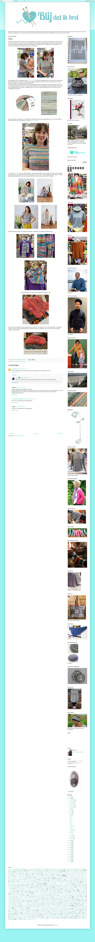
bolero (65, 874)
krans (67, 891)
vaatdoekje (33, 913)
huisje (19, 886)
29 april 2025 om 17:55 (31, 398)
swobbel (11, 910)
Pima (35, 900)
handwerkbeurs (11, 885)
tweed (10, 913)
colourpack (76, 877)
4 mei (12, 869)
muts (71, 896)
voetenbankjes (21, 915)
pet (24, 900)
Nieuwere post (11, 433)
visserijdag (52, 914)
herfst (38, 885)
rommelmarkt (24, 904)
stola (63, 909)
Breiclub (71, 832)
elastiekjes (80, 879)
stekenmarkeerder (34, 909)
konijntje (15, 891)
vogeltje (32, 915)
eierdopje (56, 879)
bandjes (70, 871)
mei (71, 812)
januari (71, 838)
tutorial (86, 911)
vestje (85, 913)
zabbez (30, 918)
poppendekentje (40, 901)
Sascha (51, 904)
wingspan (59, 916)
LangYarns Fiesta (31, 80)
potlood (71, 901)
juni (71, 810)
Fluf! (70, 822)
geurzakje (47, 882)
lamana (68, 892)
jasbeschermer (68, 886)
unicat (18, 913)
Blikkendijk (14, 874)
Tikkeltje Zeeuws (11, 911)
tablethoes (16, 910)
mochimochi (19, 896)
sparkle (59, 908)
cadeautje (24, 877)
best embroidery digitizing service (19, 398)
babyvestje (49, 871)
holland (81, 885)
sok (76, 906)
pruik (85, 901)
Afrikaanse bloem (79, 869)
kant (52, 887)
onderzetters (10, 899)
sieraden (46, 905)
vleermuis (69, 914)
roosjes (36, 904)
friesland (16, 882)
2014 (70, 857)
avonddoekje (74, 870)
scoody (23, 905)
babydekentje (11, 871)
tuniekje (77, 911)
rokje (19, 904)
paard (40, 899)
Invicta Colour (49, 886)
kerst (12, 888)
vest (81, 913)
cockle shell (69, 877)
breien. (68, 875)
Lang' (12, 894)
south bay (45, 908)
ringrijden (9, 904)
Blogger (56, 925)
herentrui (34, 885)
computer (81, 877)
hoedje (73, 885)
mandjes (30, 895)
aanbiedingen (41, 869)
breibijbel (45, 875)
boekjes (55, 874)
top (27, 911)
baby (83, 870)
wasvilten (11, 916)
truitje (64, 911)
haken (40, 884)
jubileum (84, 886)
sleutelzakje (24, 906)
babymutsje (18, 871)
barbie (78, 871)
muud (79, 896)
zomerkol (18, 919)
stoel (54, 909)
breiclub (49, 875)
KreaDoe (72, 891)
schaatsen (62, 904)
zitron (9, 919)
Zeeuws (61, 918)
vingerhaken (20, 914)
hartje (25, 885)
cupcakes (26, 878)
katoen (73, 887)
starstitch (24, 909)
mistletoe (9, 896)
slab (9, 906)
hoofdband (10, 886)
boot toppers (84, 874)
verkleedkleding (58, 913)
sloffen (36, 906)
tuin (71, 911)
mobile (14, 896)
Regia (58, 902)
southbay (50, 908)
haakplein (29, 884)
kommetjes (10, 891)
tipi (20, 911)
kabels (29, 887)
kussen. (35, 892)
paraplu (63, 899)
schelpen (80, 904)
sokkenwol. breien (33, 908)
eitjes (75, 879)
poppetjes (53, 901)
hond (85, 885)
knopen (40, 890)
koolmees (39, 891)
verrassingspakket (75, 913)
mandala (20, 895)
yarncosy (26, 918)
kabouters (35, 887)
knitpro (32, 890)
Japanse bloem (62, 886)
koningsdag (33, 891)
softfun (72, 906)
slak (11, 906)
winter (68, 916)
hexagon (58, 885)
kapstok (61, 887)
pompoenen (10, 901)
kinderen (44, 888)
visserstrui (58, 914)
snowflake (58, 906)
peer (9, 900)
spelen (75, 908)
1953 (9, 869)
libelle (34, 894)
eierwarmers (61, 879)
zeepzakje (56, 918)
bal (63, 871)
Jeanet (16, 377)
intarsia (43, 886)
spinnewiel (10, 909)
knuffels (56, 890)
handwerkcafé (19, 885)
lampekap (72, 892)
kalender (48, 887)
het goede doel (52, 885)
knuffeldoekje (50, 890)
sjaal (70, 905)
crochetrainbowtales (20, 878)
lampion (77, 892)
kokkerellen (71, 890)
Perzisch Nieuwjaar (18, 900)
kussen (29, 892)
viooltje (31, 914)
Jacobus (55, 886)
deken (50, 878)
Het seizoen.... (72, 825)
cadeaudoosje (18, 877)
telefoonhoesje (51, 910)
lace (60, 892)
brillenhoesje (85, 875)
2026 (70, 796)
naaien (83, 896)
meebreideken (54, 895)
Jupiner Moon (14, 887)
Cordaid (85, 877)
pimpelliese (40, 900)
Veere (49, 913)
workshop (18, 918)
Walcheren (56, 915)
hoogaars (15, 886)
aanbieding (35, 869)
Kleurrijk (71, 820)
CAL (28, 877)
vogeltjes (37, 915)
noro (41, 898)
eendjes (46, 879)
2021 (70, 845)
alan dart (11, 870)
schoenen (85, 904)
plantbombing (56, 900)
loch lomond (75, 894)
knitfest (28, 890)
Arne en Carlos (51, 870)
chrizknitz (52, 877)
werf (32, 916)
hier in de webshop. (34, 120)
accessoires (56, 869)
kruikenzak (14, 892)
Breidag (55, 875)
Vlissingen (79, 914)
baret (81, 871)
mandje (25, 895)
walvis (60, 915)
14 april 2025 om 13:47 (23, 368)
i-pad (28, 886)
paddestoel (50, 899)
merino (68, 895)
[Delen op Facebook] (32, 359)
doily (77, 878)
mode (23, 896)
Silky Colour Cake (53, 905)
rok (16, 904)
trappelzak (43, 911)
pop (30, 901)
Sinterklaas (65, 905)
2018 (70, 851)
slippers (32, 906)
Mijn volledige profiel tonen (78, 752)
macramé (16, 895)
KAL (39, 887)
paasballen (45, 899)
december (72, 800)
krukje (24, 892)
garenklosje (31, 882)
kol (75, 890)
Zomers (71, 815)
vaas (28, 913)
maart (71, 834)
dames (15, 361)
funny (27, 882)
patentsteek (80, 899)
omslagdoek (68, 898)
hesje (47, 885)
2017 (70, 852)
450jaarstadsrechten (19, 869)
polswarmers (82, 900)
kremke (76, 891)
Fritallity (20, 882)
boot (80, 874)
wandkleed (70, 915)
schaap (56, 904)
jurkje (19, 887)
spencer (79, 908)
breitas (80, 875)
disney (70, 878)
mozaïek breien (46, 896)
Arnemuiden (59, 870)
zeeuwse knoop (79, 918)
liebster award (38, 894)
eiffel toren (67, 879)
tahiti (20, 910)
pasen (74, 899)
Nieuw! (71, 817)
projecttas (81, 901)
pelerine (12, 900)
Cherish (47, 877)
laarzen (47, 892)
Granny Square (76, 882)
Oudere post (60, 433)
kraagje (53, 891)
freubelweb (11, 882)
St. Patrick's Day (19, 909)
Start (28, 909)
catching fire (42, 877)
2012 (70, 861)
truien (51, 911)
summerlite (75, 909)
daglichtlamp (37, 878)
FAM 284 (17, 173)
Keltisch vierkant (79, 887)
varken (42, 913)
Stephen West (44, 909)
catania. (37, 877)
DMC (74, 878)
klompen (9, 890)
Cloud (64, 877)
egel (50, 879)
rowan (39, 904)
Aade (30, 869)
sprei (14, 909)
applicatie (36, 870)
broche (10, 877)
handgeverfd (69, 884)
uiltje (14, 913)
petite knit (28, 900)
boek (39, 874)
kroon (9, 892)
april (71, 814)
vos (40, 915)
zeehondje (39, 918)
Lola (80, 894)
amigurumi (21, 870)
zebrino (34, 918)
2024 (70, 840)
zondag (22, 919)
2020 (70, 847)
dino (62, 878)
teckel (46, 910)
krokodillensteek (83, 891)
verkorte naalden (65, 913)
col (72, 877)
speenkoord (63, 908)
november (72, 801)
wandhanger (65, 915)
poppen (33, 901)
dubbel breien (22, 879)
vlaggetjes (64, 914)
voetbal (9, 915)
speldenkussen (69, 908)
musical (67, 896)
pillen (32, 900)
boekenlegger (49, 874)
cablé (14, 877)
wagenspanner (50, 915)
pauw (85, 899)
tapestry (30, 910)
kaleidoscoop (43, 887)
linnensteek (56, 894)
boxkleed (30, 875)
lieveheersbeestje (46, 894)
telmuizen (57, 910)
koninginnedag (26, 891)
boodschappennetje (74, 874)
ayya (79, 870)
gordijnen (69, 882)
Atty (70, 870)
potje (64, 901)
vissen (47, 914)
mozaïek (40, 896)
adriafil (63, 869)
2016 (70, 854)
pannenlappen (57, 899)
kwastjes (42, 892)
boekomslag (60, 874)
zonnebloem (27, 919)
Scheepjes (74, 904)
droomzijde (17, 879)
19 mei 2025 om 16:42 (20, 406)
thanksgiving (62, 910)
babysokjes (43, 871)
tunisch (81, 911)
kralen (57, 891)
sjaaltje (78, 905)
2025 (70, 798)
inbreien (39, 886)
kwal (39, 892)
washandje (80, 915)
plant (52, 900)
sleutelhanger (16, 906)
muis (51, 896)
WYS (22, 918)
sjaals (75, 905)
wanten (74, 915)
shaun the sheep (35, 905)
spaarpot (54, 908)
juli (70, 808)
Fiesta (71, 824)
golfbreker (64, 882)
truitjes (67, 911)
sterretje (50, 909)
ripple (14, 904)
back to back (54, 871)
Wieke (39, 916)
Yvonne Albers (15, 368)
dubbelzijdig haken (30, 879)
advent (67, 869)
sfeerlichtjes (28, 905)
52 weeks (26, 869)
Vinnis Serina (26, 914)
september (72, 805)
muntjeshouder (56, 896)
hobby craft (69, 885)
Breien (13, 361)
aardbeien (50, 869)
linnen (51, 894)
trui (22, 361)
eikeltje (72, 879)
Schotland (11, 905)
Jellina (73, 886)
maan (12, 895)
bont (68, 874)
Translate (77, 763)
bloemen (23, 874)
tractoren (39, 911)
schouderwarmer (17, 905)
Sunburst (80, 909)
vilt (15, 914)
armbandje (45, 870)
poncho (25, 901)
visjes (43, 914)
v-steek (24, 913)
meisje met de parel (62, 895)
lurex (9, 895)
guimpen (84, 882)
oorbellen (16, 899)
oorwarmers (31, 899)
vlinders (74, 914)
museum (62, 896)
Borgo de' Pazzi (23, 875)
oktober (71, 803)
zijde (85, 918)
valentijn (37, 913)
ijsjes (36, 886)
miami (78, 895)
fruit (23, 882)
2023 (70, 842)
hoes (77, 885)
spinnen (84, 908)
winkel (63, 916)
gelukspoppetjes (42, 882)
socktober (63, 906)
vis (38, 914)
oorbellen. (21, 899)
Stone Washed (68, 909)
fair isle (45, 880)
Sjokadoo (84, 905)
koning (20, 891)
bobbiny (35, 874)
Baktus (59, 871)
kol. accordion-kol (83, 890)
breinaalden (75, 875)
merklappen (74, 895)
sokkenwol (24, 908)
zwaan (32, 919)
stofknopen (59, 909)
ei (52, 879)
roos (32, 904)
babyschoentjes (31, 871)
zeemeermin (50, 918)
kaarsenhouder (24, 887)
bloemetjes (29, 874)
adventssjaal (72, 869)
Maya (48, 895)
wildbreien (50, 916)
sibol (43, 905)
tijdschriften (83, 910)
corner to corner (12, 878)
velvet (53, 913)
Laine (64, 892)
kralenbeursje (62, 891)
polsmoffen (75, 900)
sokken (10, 908)
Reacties (15, 375)
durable (36, 879)
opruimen (36, 899)
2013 (70, 859)
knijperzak (14, 890)
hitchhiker (63, 885)
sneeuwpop (41, 906)
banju (74, 871)
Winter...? (71, 827)
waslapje (85, 915)
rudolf (44, 904)
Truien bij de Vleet (57, 911)
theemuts (77, 910)
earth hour (42, 879)
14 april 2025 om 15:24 (25, 377)
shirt (40, 905)
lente (20, 361)
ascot (67, 870)
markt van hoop (36, 895)
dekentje (57, 878)
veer (45, 913)
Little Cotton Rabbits (63, 894)
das (47, 878)
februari (71, 836)
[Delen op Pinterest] (34, 359)
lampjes (81, 892)
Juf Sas (9, 887)
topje (35, 911)
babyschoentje (24, 871)
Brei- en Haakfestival (37, 875)
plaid (49, 900)
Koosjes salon (48, 891)
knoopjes (36, 890)
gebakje (36, 882)
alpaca (15, 870)
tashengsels (41, 910)
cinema (57, 877)
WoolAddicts (12, 918)
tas (35, 910)
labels (57, 892)
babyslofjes (37, 871)
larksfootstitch (16, 894)
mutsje (75, 896)
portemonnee (59, 901)
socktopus (68, 906)
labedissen (52, 892)
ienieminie (32, 886)
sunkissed (85, 909)
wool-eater (85, 916)
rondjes (29, 904)
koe (66, 890)
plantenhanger (62, 900)
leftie (22, 894)
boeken (43, 874)
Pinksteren (45, 900)
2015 (70, 856)
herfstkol (43, 885)
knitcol (24, 890)
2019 (70, 849)
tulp (74, 911)
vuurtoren (44, 915)
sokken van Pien (17, 908)
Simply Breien (59, 905)
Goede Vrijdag (58, 882)
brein (71, 875)
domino (80, 878)
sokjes (85, 906)
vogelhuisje (27, 915)
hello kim (29, 885)
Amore (28, 870)
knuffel (44, 890)
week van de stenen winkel (25, 916)
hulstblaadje (24, 886)
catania (32, 877)
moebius (27, 896)
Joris (81, 886)
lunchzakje (84, 894)
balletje (66, 871)
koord (43, 891)
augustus (72, 807)
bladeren (9, 874)
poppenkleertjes (47, 901)
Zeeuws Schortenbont (69, 918)
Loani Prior (70, 894)
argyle (41, 870)
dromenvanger (10, 879)
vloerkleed (84, 914)
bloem (19, 874)
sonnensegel (39, 908)
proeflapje (76, 901)
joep (78, 886)
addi (60, 869)
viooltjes (35, 914)
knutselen (62, 890)
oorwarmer (26, 899)
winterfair (73, 916)
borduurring (17, 875)
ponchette (21, 901)
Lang (18, 361)
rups (47, 904)
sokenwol (80, 906)
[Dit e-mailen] (28, 359)
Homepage (36, 433)
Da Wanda (32, 878)
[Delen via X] (31, 359)
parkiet (71, 899)
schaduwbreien (68, 904)
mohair (32, 896)
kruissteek (20, 892)
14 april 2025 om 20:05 (20, 387)
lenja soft (25, 894)
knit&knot (19, 890)
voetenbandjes (14, 915)
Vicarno (11, 914)
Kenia (85, 887)
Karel (65, 887)
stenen (39, 909)
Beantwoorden (15, 372)
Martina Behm (43, 895)
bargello (85, 871)
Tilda (18, 911)
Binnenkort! (72, 831)
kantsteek (57, 887)
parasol (67, 899)
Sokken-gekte (72, 829)
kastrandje (69, 887)
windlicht (54, 916)
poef (68, 900)
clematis (60, 877)
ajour (86, 869)
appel (32, 870)
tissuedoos (24, 911)
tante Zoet (25, 910)
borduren (11, 875)
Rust (71, 818)
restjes (73, 902)
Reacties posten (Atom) (19, 435)
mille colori (83, 895)
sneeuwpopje (47, 906)
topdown (31, 911)
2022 (70, 844)
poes (71, 900)
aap (46, 869)
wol (78, 916)
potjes (68, 901)
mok (36, 896)
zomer (24, 361)
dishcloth (65, 878)
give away (52, 882)
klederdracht (58, 888)
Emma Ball (85, 879)
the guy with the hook (70, 910)
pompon (15, 901)
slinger (28, 906)
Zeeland (44, 918)
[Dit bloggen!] (30, 359)
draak (85, 878)
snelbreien (52, 906)
